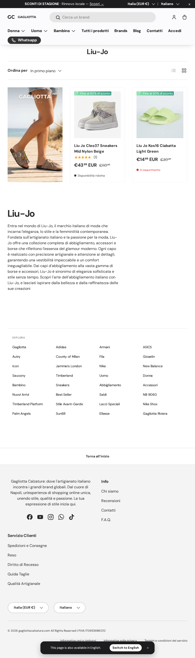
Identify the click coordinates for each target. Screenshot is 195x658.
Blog (137, 30)
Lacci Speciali (109, 404)
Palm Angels (21, 413)
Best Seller (63, 394)
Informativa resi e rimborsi (78, 641)
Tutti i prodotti (95, 30)
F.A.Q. (106, 519)
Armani (104, 347)
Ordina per (18, 70)
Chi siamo (109, 491)
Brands (120, 30)
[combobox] (102, 17)
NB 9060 (150, 394)
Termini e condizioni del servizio (166, 641)
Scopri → (97, 4)
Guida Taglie (18, 574)
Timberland (64, 375)
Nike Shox (150, 404)
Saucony (18, 375)
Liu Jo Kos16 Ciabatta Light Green (156, 148)
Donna (148, 375)
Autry (16, 356)
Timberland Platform (27, 404)
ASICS (147, 347)
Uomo (103, 375)
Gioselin (149, 356)
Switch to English (125, 648)
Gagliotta (19, 347)
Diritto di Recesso (23, 564)
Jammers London (69, 366)
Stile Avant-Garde (69, 404)
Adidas (61, 347)
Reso (12, 555)
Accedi (174, 30)
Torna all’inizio (97, 456)
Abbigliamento (110, 385)
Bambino (18, 385)
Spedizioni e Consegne (27, 545)
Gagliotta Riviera (155, 413)
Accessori (150, 385)
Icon (15, 366)
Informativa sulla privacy (120, 641)
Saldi (103, 394)
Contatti (154, 30)
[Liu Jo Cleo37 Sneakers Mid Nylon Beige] (97, 114)
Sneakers (62, 385)
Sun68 (61, 413)
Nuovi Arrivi (20, 394)
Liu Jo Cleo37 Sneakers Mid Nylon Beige (95, 148)
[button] (184, 17)
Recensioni (110, 500)
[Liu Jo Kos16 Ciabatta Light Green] (159, 114)
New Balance (152, 366)
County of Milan (68, 356)
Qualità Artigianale (24, 583)
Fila (101, 356)
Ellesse (104, 413)
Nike (102, 366)
